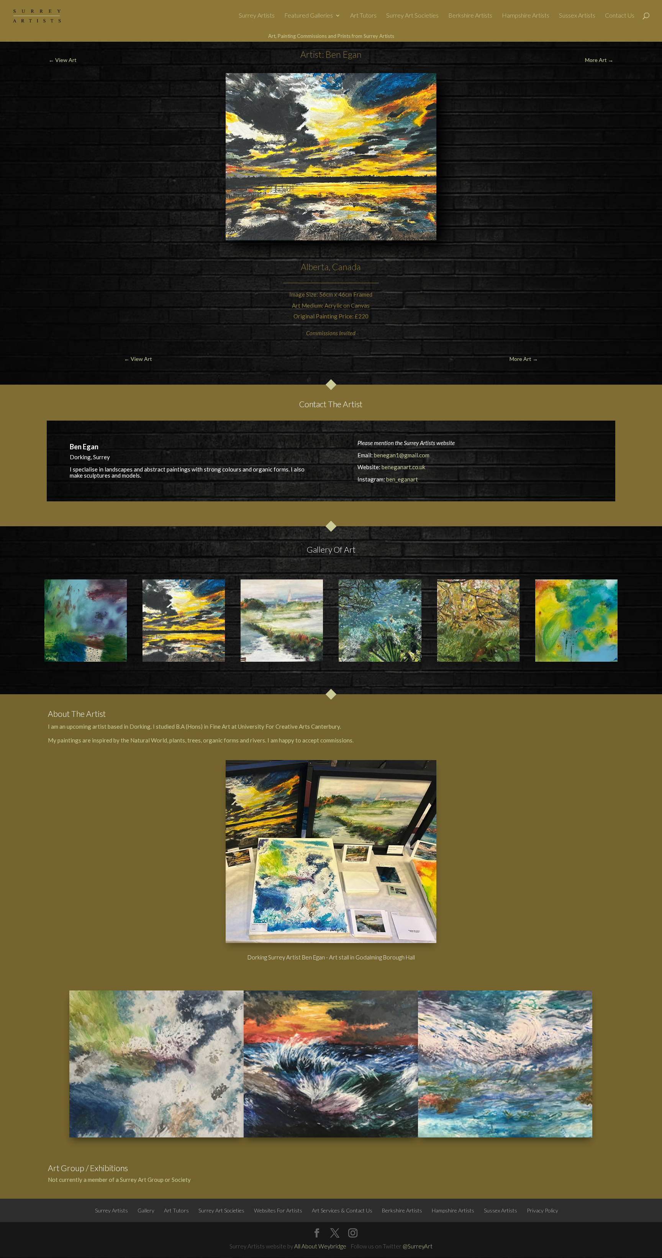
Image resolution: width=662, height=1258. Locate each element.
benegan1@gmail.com (401, 455)
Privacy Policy (542, 1210)
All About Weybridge (320, 1246)
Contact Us (619, 16)
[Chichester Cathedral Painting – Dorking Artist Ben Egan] (282, 620)
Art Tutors (363, 16)
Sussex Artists (577, 16)
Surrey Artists (257, 16)
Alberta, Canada (331, 266)
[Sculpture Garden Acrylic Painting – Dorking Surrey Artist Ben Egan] (478, 620)
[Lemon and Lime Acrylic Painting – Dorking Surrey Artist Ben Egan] (576, 620)
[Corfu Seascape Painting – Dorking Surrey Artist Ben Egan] (380, 620)
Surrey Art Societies (412, 16)
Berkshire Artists (470, 16)
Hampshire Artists (525, 16)
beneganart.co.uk (403, 466)
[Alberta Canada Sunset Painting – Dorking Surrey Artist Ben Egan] (184, 620)
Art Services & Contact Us (342, 1210)
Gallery (146, 1210)
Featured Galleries (308, 16)
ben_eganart (402, 479)
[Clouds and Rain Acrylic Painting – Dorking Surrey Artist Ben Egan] (85, 620)
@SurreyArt (418, 1246)
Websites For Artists (278, 1210)
